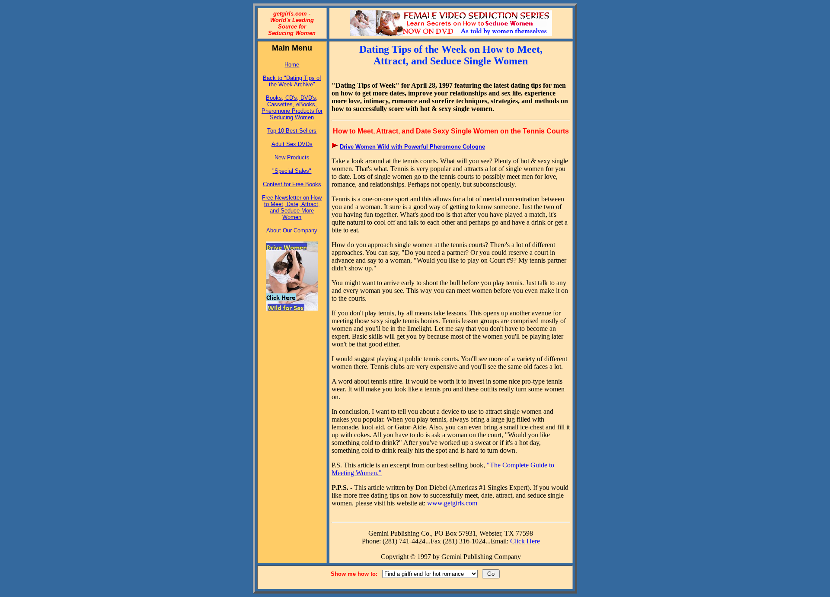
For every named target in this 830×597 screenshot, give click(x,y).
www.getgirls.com (452, 503)
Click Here (525, 541)
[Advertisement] (292, 345)
